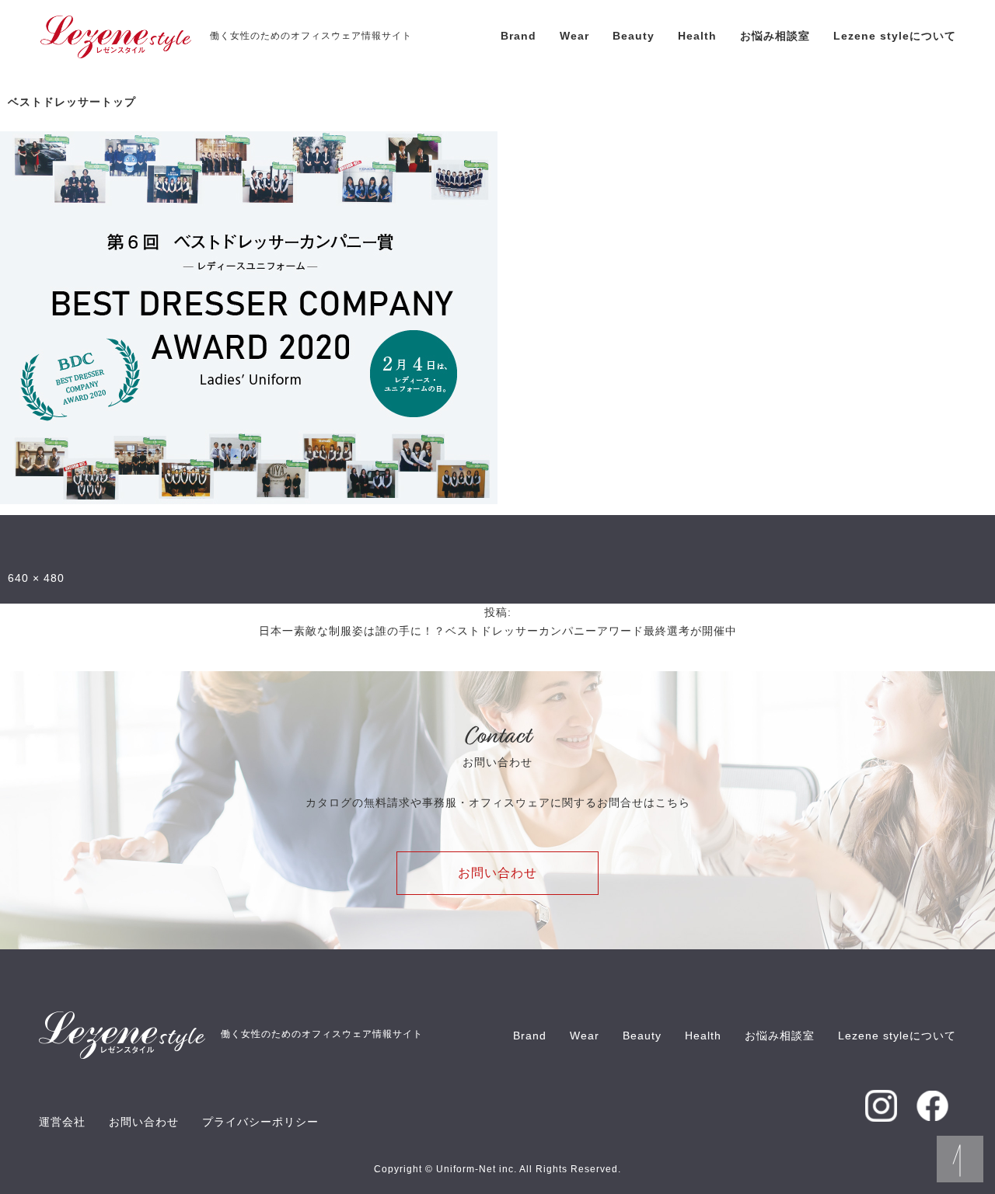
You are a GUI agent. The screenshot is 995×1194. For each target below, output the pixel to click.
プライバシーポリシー (260, 1122)
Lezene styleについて (894, 36)
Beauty (634, 36)
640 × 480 (36, 578)
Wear (574, 36)
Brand (518, 36)
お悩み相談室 (775, 36)
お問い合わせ (497, 872)
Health (697, 36)
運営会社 (62, 1122)
